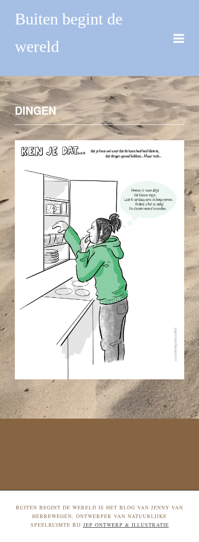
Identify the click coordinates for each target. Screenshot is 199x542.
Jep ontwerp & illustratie (126, 524)
